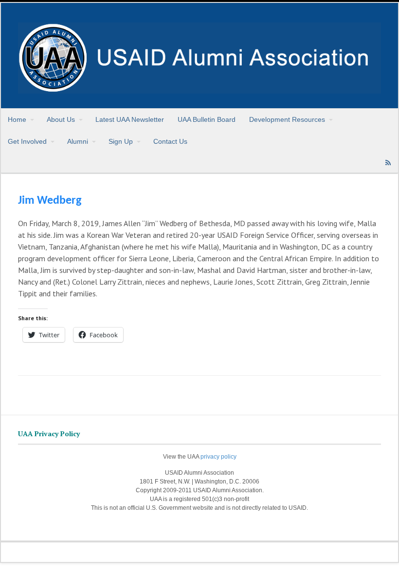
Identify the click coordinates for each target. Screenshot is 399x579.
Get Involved (27, 141)
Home (17, 119)
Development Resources (287, 119)
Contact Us (170, 141)
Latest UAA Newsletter (129, 119)
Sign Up (121, 141)
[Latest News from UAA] (199, 88)
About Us (61, 119)
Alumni (77, 141)
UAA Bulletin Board (207, 119)
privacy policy (218, 456)
